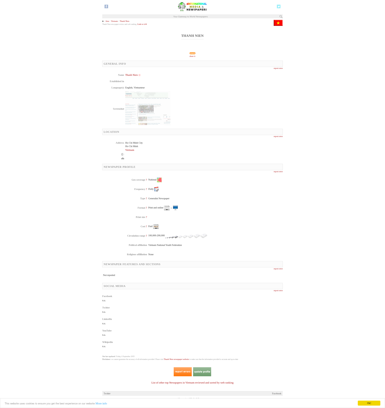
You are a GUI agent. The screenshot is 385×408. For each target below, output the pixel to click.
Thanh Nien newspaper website (176, 359)
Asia (107, 21)
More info (101, 403)
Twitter (107, 393)
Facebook (276, 393)
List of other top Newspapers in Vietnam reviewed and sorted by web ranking (192, 382)
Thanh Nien (124, 21)
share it (192, 56)
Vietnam (114, 21)
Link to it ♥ (142, 24)
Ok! (369, 403)
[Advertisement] (216, 92)
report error (278, 68)
